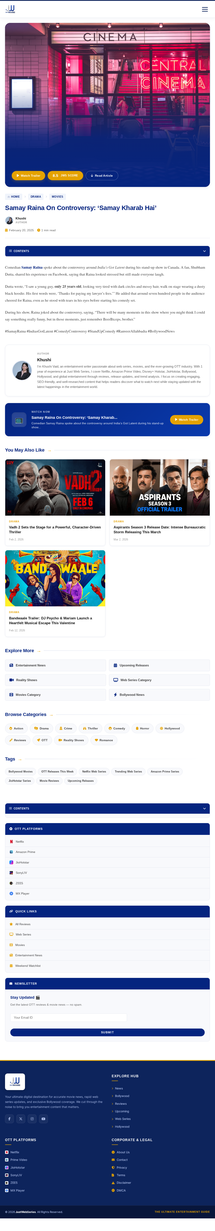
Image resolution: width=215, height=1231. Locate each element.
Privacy (122, 1167)
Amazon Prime (25, 852)
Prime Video (18, 1159)
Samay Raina (32, 267)
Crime (68, 728)
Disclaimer (124, 1182)
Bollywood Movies (21, 771)
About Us (123, 1152)
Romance (106, 740)
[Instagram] (32, 1118)
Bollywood (122, 1096)
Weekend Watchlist (28, 965)
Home (15, 196)
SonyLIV (21, 872)
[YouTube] (43, 1118)
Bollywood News (132, 694)
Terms (121, 1175)
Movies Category (28, 694)
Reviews (20, 740)
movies (57, 196)
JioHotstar (22, 862)
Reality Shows (26, 680)
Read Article (104, 175)
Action (18, 728)
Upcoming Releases (134, 665)
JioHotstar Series (20, 780)
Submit (107, 1032)
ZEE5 (19, 883)
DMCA (121, 1190)
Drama (36, 196)
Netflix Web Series (94, 771)
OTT (45, 740)
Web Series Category (136, 680)
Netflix (20, 841)
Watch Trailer (30, 175)
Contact (122, 1159)
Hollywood (172, 728)
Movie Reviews (49, 780)
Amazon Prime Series (165, 771)
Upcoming (122, 1111)
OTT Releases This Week (57, 771)
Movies (20, 945)
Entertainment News (31, 665)
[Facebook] (9, 1118)
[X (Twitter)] (20, 1118)
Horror (144, 728)
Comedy (119, 728)
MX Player (22, 893)
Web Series (23, 934)
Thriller (93, 728)
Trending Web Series (128, 771)
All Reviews (22, 924)
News (119, 1088)
